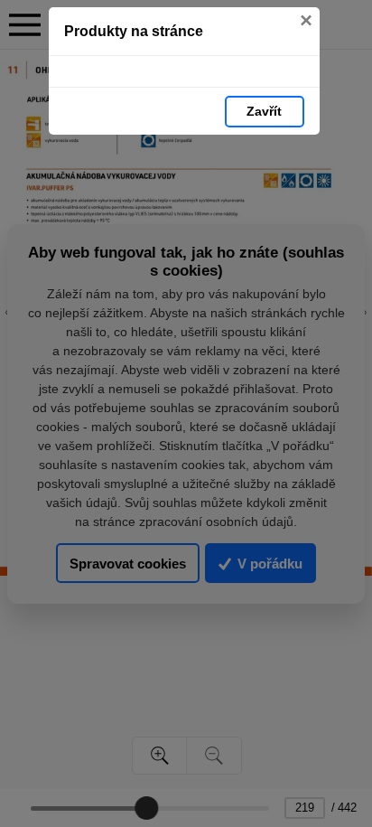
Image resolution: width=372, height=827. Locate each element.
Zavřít (264, 111)
